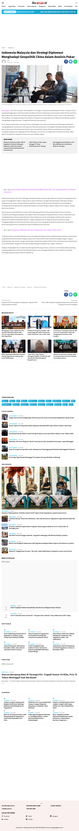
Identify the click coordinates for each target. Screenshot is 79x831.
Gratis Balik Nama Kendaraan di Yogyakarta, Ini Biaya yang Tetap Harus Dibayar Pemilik (15, 635)
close (41, 803)
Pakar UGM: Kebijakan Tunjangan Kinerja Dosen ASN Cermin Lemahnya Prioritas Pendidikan (59, 302)
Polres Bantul (66, 401)
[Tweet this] (71, 62)
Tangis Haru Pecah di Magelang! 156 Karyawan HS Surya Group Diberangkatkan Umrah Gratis (41, 418)
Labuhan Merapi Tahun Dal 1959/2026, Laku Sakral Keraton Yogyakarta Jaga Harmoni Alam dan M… (42, 519)
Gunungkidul (24, 404)
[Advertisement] (39, 30)
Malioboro (24, 401)
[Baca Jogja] (39, 3)
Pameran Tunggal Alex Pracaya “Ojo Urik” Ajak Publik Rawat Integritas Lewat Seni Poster (40, 551)
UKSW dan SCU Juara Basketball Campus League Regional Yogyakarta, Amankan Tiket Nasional (39, 705)
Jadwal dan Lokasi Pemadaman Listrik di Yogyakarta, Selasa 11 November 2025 (64, 648)
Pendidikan (16, 404)
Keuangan (41, 401)
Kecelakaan (41, 404)
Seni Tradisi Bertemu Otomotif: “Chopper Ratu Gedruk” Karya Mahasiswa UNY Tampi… (41, 615)
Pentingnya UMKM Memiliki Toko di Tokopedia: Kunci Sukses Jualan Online (36, 230)
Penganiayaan (33, 401)
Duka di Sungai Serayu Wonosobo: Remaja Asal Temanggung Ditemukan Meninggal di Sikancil (42, 449)
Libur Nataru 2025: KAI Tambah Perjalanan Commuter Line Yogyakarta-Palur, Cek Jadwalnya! (63, 636)
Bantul (71, 404)
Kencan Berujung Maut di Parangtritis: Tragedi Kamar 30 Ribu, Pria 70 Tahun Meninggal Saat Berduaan (39, 676)
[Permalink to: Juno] (4, 61)
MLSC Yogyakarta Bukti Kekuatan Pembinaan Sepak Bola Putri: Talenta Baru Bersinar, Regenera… (63, 717)
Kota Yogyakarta (6, 404)
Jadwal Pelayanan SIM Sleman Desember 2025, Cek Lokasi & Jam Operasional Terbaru (14, 648)
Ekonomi (48, 401)
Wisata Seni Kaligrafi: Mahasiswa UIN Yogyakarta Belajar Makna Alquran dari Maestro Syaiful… (42, 543)
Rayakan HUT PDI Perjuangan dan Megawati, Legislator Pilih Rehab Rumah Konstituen (19, 302)
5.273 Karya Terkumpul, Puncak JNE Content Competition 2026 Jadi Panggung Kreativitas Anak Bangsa (65, 333)
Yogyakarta (50, 404)
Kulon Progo (58, 404)
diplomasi (9, 287)
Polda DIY (12, 401)
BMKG (73, 401)
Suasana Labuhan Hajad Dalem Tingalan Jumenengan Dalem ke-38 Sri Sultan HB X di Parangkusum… (38, 527)
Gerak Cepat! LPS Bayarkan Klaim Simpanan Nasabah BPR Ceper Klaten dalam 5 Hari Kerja (40, 426)
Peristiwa (6, 660)
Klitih (18, 401)
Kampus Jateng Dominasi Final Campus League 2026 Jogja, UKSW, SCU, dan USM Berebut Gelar (63, 705)
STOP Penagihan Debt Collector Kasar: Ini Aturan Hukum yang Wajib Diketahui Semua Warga (38, 648)
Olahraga (6, 692)
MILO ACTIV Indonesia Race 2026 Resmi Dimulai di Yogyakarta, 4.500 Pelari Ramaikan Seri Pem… (15, 717)
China (3, 287)
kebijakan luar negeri (19, 287)
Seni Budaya (6, 464)
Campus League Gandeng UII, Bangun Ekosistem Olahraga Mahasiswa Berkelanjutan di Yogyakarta (14, 705)
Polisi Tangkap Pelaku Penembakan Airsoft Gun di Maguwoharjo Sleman (35, 607)
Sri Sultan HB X (56, 401)
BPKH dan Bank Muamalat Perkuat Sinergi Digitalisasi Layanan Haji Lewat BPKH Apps (13, 356)
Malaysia (29, 287)
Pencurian (5, 401)
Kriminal (13, 605)
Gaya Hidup (13, 613)
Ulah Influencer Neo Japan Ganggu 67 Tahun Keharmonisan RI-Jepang (37, 144)
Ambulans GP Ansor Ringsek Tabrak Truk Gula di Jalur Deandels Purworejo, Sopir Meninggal (41, 441)
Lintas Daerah (7, 411)
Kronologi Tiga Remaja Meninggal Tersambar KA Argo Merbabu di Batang (34, 457)
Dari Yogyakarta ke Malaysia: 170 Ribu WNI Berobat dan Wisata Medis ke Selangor (63, 144)
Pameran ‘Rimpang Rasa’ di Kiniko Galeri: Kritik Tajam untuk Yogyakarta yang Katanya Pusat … (35, 513)
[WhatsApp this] (75, 62)
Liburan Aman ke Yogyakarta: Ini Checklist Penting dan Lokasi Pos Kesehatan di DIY (38, 635)
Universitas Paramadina (40, 287)
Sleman (65, 404)
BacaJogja (5, 110)
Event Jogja (33, 404)
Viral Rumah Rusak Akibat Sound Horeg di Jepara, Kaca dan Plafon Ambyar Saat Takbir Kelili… (41, 434)
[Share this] (66, 62)
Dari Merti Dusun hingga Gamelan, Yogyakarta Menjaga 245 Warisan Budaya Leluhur (38, 535)
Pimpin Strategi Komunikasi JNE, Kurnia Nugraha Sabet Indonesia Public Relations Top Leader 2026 (39, 332)
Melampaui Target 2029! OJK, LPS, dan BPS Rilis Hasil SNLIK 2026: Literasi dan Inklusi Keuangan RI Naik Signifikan (13, 333)
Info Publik (6, 624)
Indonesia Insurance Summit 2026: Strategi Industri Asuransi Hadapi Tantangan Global (64, 356)
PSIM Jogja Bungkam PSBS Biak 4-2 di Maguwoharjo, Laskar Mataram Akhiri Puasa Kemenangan (39, 717)
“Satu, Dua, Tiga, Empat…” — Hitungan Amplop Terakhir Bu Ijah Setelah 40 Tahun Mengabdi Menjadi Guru (39, 357)
